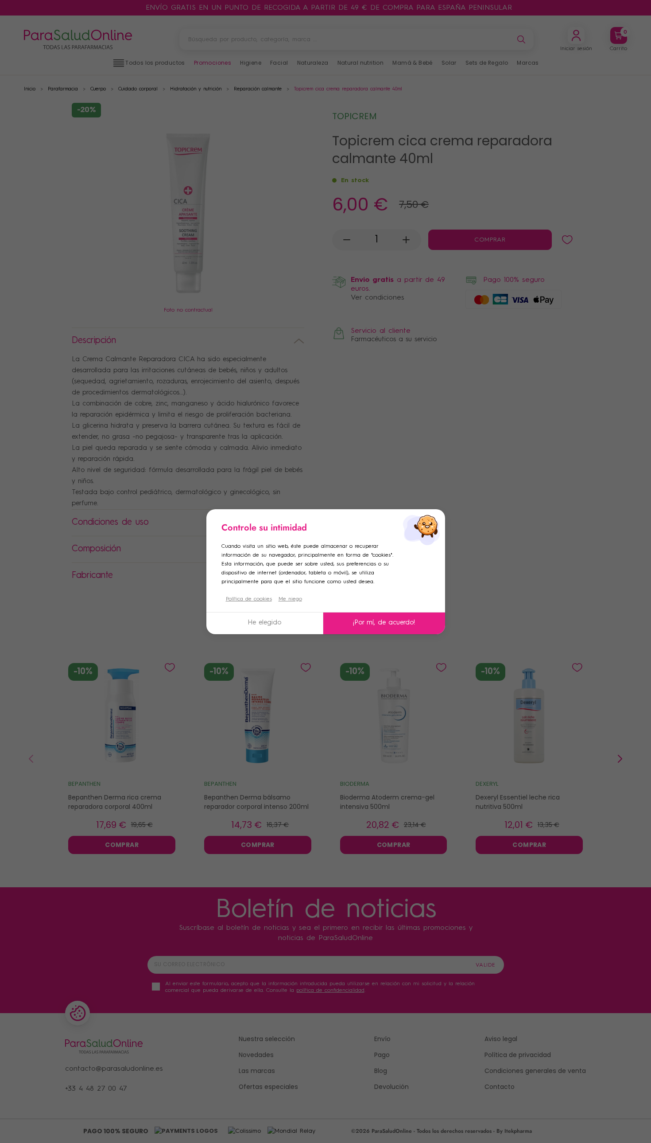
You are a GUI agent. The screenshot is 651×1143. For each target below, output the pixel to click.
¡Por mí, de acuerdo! (384, 623)
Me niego (290, 599)
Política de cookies (249, 599)
